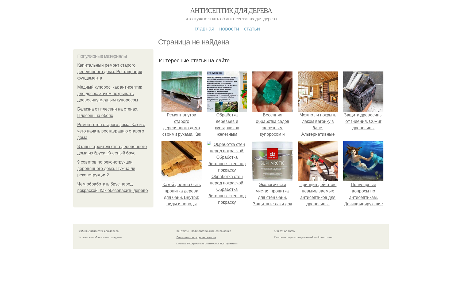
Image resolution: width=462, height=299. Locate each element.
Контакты (182, 231)
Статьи (252, 28)
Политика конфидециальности (196, 237)
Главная (204, 28)
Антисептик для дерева (231, 10)
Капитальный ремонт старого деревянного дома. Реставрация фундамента (109, 71)
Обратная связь (284, 231)
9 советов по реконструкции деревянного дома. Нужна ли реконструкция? (106, 168)
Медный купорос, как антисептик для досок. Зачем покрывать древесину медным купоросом (109, 93)
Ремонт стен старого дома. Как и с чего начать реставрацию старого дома (111, 131)
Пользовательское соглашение (211, 231)
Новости (229, 28)
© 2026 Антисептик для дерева (99, 231)
